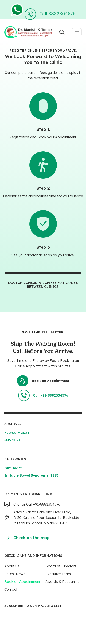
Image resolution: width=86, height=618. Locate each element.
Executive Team (58, 574)
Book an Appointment (50, 380)
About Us (11, 566)
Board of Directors (60, 566)
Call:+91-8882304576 (50, 395)
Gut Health (13, 468)
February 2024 (16, 432)
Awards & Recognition (63, 581)
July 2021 (12, 440)
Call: (57, 14)
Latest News (14, 574)
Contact (10, 589)
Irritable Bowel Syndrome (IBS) (31, 475)
